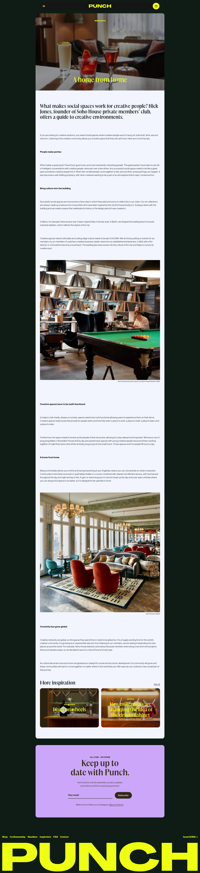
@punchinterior (116, 804)
